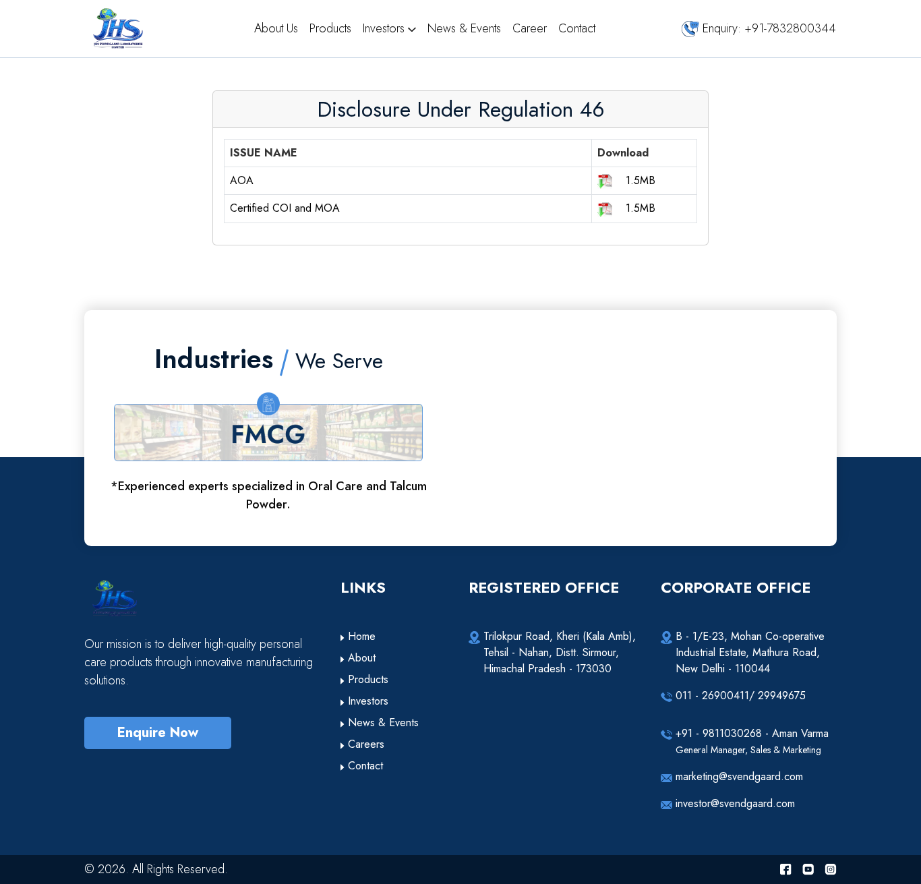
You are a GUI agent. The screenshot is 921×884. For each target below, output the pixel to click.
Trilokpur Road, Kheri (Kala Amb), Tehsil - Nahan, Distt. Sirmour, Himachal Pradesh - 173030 (559, 652)
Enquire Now (157, 732)
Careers (364, 744)
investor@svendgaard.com (735, 803)
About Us (277, 28)
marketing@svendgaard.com (739, 776)
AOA (242, 180)
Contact (576, 28)
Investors (385, 28)
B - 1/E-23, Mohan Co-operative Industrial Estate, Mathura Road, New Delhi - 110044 (750, 652)
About (360, 658)
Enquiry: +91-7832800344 (767, 28)
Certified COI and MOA (285, 208)
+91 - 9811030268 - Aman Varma (752, 741)
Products (332, 28)
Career (531, 28)
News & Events (465, 28)
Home (360, 636)
